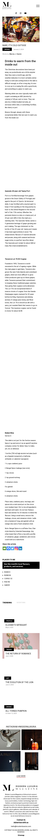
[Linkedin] (20, 548)
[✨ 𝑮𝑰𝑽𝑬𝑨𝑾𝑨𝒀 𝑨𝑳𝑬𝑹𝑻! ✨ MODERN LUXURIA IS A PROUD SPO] (10, 761)
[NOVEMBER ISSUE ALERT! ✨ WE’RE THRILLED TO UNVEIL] (32, 761)
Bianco (7, 572)
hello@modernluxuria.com (21, 826)
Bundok (7, 575)
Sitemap (21, 835)
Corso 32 (8, 578)
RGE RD (7, 582)
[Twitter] (12, 548)
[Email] (4, 548)
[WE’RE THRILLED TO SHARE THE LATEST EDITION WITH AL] (32, 739)
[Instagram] (16, 548)
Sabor (7, 585)
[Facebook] (8, 548)
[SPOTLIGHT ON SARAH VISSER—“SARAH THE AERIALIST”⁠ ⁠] (10, 739)
